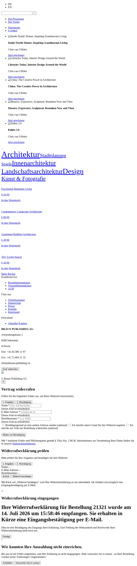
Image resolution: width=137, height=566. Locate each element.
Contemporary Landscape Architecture (21, 211)
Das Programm (16, 19)
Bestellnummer (10, 418)
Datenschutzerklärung (23, 443)
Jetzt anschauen (16, 55)
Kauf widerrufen (10, 369)
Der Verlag (14, 22)
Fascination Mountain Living (16, 188)
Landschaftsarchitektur (32, 171)
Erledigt (6, 536)
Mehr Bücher (8, 274)
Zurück (6, 476)
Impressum (14, 312)
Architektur (20, 154)
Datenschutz (14, 303)
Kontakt (12, 309)
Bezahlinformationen (19, 282)
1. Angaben (8, 402)
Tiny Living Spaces (11, 257)
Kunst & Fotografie (23, 178)
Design (73, 171)
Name (5, 405)
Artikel (12, 30)
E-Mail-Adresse (10, 412)
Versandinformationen (19, 285)
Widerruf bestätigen (22, 476)
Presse (11, 306)
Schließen (7, 563)
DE (10, 4)
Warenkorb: (14, 27)
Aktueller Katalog (17, 323)
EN (10, 7)
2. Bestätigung (24, 402)
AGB (11, 288)
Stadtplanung (53, 155)
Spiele (6, 164)
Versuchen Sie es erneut (27, 563)
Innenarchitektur (34, 163)
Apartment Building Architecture (18, 234)
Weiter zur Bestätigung (14, 435)
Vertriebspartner (16, 300)
